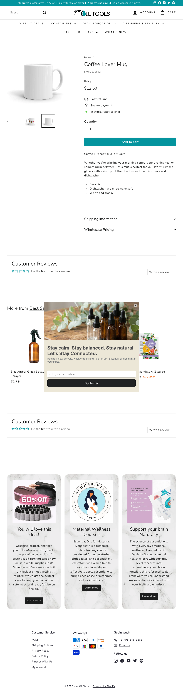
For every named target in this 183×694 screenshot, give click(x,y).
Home (87, 57)
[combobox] (28, 12)
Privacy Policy (40, 650)
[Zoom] (39, 78)
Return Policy (40, 656)
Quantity (90, 121)
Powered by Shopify (104, 686)
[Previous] (9, 121)
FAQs (35, 640)
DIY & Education (98, 23)
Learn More (34, 600)
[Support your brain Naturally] (148, 501)
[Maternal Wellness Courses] (91, 501)
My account (39, 667)
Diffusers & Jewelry (142, 23)
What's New (115, 32)
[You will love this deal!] (34, 501)
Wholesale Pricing (99, 229)
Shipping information (101, 219)
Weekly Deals (31, 23)
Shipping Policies (42, 645)
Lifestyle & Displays (76, 32)
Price (87, 81)
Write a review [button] (159, 272)
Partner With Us (42, 661)
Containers (62, 23)
